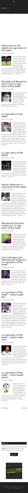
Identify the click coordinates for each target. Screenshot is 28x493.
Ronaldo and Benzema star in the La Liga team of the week (13, 84)
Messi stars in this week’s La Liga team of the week (13, 48)
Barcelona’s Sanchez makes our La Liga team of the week (12, 225)
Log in (19, 488)
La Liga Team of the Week (12, 153)
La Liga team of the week (12, 115)
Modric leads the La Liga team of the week (13, 185)
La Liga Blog (5, 8)
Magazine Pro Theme (15, 486)
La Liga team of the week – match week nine (12, 337)
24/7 (16, 456)
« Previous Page (4, 408)
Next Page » (24, 408)
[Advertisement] (14, 28)
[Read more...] (19, 73)
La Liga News (13, 456)
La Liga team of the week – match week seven (12, 375)
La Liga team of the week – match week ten (12, 294)
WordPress (15, 488)
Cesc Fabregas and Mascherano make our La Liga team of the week (13, 261)
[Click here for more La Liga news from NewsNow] (14, 454)
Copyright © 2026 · (7, 486)
